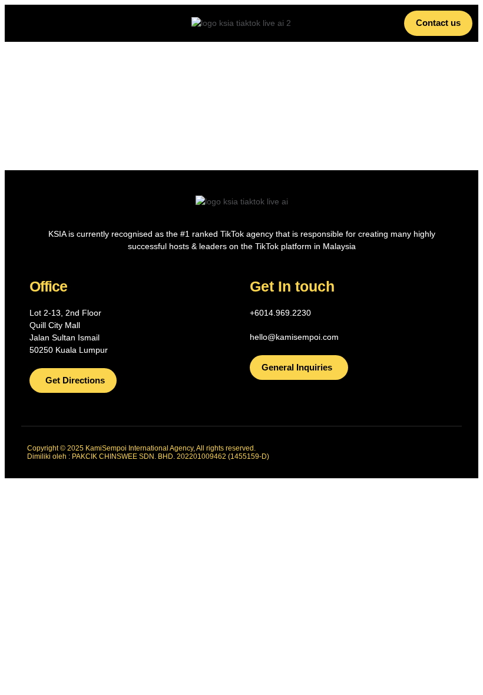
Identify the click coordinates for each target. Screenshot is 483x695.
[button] (52, 23)
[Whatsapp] (444, 452)
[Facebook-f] (389, 452)
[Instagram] (416, 452)
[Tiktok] (361, 452)
